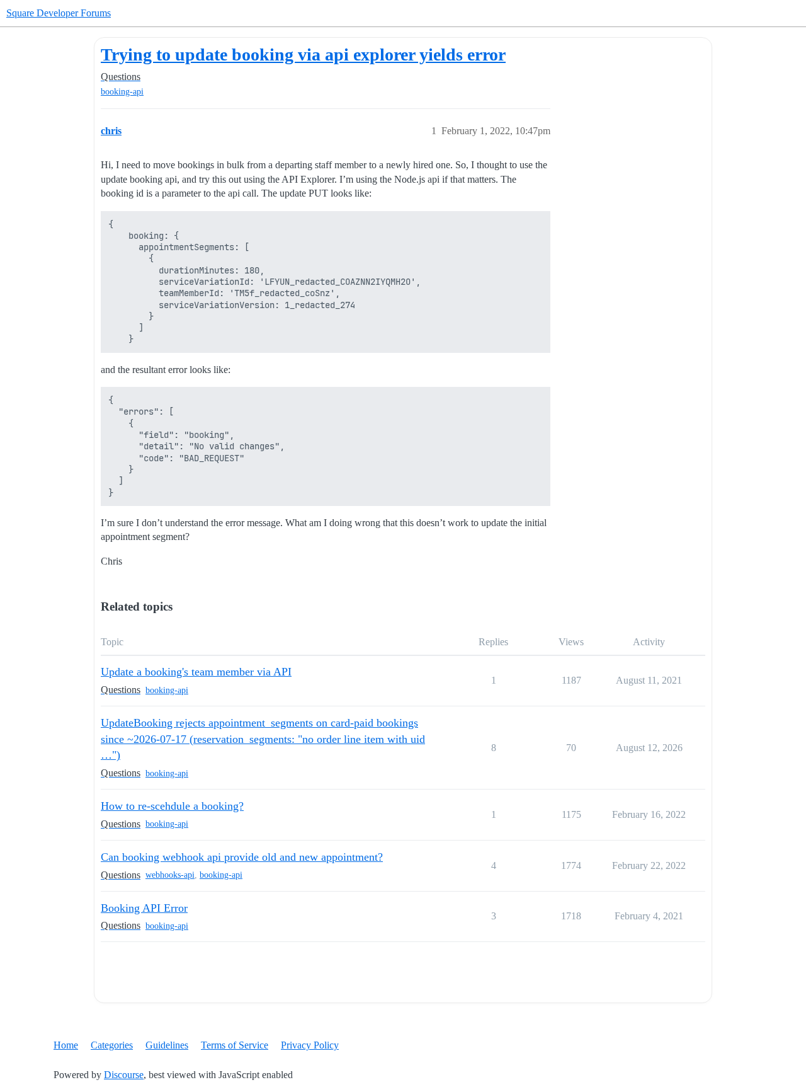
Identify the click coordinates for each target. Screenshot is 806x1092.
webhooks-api (170, 875)
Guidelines (166, 1045)
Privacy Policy (310, 1045)
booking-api (122, 91)
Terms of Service (234, 1045)
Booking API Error (144, 908)
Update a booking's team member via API (196, 671)
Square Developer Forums (58, 13)
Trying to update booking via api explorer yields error (303, 54)
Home (66, 1045)
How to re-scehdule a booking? (172, 806)
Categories (112, 1045)
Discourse (124, 1074)
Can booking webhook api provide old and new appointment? (242, 857)
